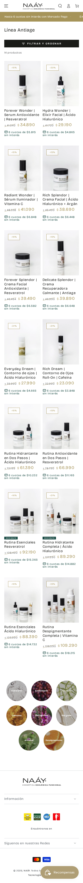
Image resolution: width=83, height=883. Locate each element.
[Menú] (6, 6)
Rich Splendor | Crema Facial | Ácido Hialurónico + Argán (60, 199)
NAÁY (27, 870)
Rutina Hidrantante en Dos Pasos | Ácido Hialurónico (21, 457)
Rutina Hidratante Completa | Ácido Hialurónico (58, 546)
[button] (60, 6)
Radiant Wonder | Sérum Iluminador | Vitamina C (21, 199)
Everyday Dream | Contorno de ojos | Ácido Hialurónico (20, 373)
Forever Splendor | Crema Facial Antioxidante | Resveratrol (20, 286)
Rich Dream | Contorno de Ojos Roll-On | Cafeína (58, 373)
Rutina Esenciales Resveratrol (20, 544)
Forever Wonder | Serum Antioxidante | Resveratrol (21, 115)
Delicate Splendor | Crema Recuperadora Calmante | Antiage (59, 286)
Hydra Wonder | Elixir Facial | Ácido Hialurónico (59, 115)
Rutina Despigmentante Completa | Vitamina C (60, 633)
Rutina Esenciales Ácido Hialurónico (20, 629)
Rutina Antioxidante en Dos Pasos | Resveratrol (60, 457)
